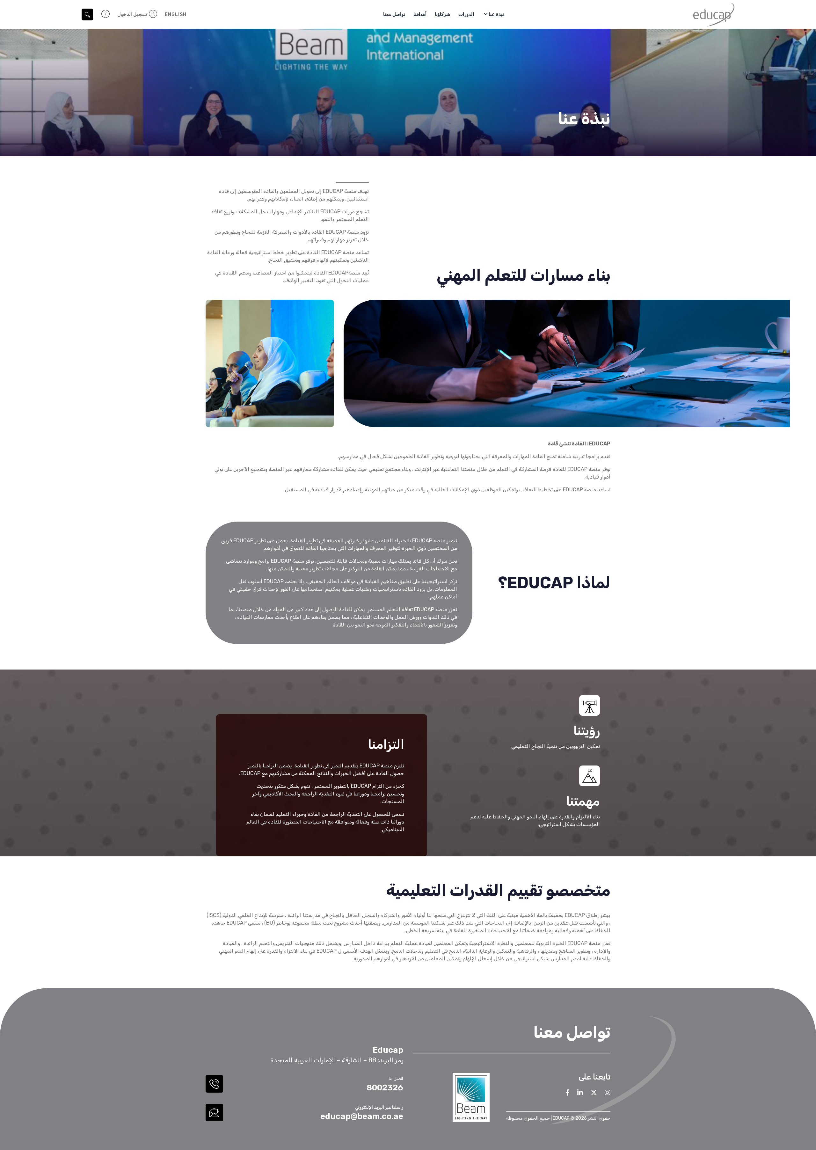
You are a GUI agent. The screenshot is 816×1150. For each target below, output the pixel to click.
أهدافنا (419, 14)
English (175, 14)
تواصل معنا (394, 14)
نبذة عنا (496, 14)
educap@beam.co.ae (361, 1116)
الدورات (466, 14)
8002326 (385, 1088)
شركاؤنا (442, 14)
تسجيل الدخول (132, 14)
